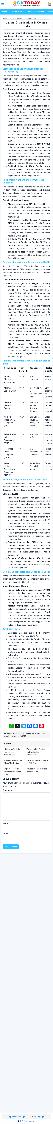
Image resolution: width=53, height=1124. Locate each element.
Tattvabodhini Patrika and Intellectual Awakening (35, 752)
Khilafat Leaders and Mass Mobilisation (13, 761)
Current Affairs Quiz (35, 12)
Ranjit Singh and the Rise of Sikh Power (37, 761)
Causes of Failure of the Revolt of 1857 (36, 770)
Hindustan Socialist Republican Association (12, 752)
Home (4, 12)
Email (6, 834)
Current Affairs (17, 12)
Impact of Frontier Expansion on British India (12, 771)
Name (6, 823)
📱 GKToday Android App (26, 1121)
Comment (8, 790)
